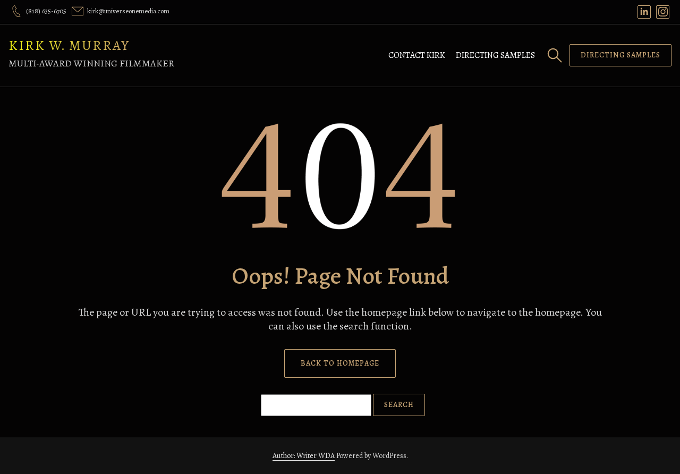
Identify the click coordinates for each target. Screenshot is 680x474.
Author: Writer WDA (304, 456)
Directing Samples (495, 55)
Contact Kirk (416, 55)
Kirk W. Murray (69, 45)
